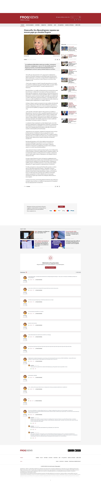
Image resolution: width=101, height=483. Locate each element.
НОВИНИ (25, 59)
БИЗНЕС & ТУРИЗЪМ (71, 457)
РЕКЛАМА (66, 461)
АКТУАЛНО (50, 457)
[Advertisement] (50, 6)
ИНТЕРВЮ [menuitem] (37, 25)
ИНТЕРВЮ (46, 457)
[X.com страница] (78, 19)
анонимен (25, 280)
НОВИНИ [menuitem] (22, 25)
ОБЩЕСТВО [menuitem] (43, 25)
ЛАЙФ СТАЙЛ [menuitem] (77, 25)
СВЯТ (60, 457)
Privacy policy (57, 466)
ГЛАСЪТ (41, 457)
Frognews (28, 186)
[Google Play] (71, 450)
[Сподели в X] (59, 59)
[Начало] (74, 19)
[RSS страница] (80, 19)
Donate (61, 206)
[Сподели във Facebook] (57, 59)
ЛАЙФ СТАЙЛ (78, 457)
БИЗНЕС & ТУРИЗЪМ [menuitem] (69, 25)
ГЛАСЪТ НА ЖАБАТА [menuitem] (29, 25)
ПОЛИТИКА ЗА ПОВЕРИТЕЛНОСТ (75, 461)
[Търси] (80, 17)
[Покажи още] (50, 480)
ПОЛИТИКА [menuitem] (50, 25)
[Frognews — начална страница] (26, 450)
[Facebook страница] (76, 19)
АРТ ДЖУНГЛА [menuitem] (60, 25)
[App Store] (77, 450)
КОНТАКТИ (62, 461)
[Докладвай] (33, 279)
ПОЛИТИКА (55, 457)
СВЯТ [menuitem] (55, 25)
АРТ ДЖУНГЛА (64, 457)
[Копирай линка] (55, 59)
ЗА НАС (57, 461)
